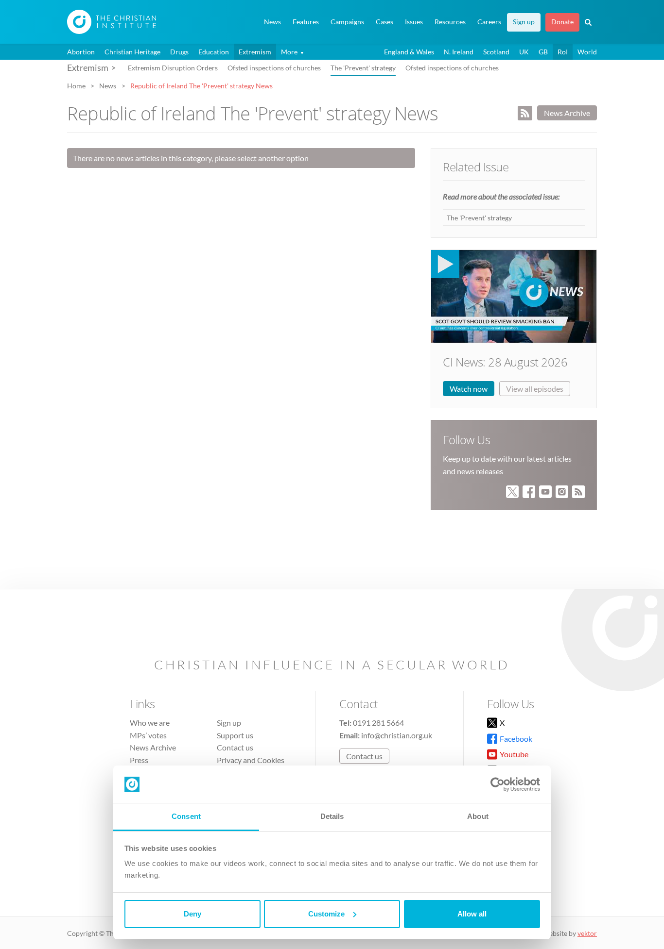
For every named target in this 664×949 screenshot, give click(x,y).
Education (213, 52)
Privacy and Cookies (250, 760)
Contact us (235, 747)
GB (543, 52)
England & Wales (409, 52)
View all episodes (534, 388)
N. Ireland (458, 52)
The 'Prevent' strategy (363, 68)
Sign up (524, 22)
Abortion (81, 52)
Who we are (150, 722)
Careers (489, 22)
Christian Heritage (132, 52)
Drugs (179, 52)
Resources (450, 22)
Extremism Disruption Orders (173, 68)
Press (139, 760)
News (272, 22)
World (587, 52)
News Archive (567, 112)
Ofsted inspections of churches (274, 68)
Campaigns (347, 22)
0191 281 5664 (378, 722)
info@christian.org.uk (396, 735)
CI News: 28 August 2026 (505, 362)
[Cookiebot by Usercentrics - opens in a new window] (497, 784)
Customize (326, 914)
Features (306, 22)
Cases (384, 22)
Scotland (496, 52)
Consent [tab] (186, 816)
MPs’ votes (148, 735)
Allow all (472, 914)
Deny (192, 914)
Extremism (255, 52)
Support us (235, 735)
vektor (587, 933)
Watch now (469, 388)
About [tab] (478, 816)
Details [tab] (332, 816)
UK (524, 52)
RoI (563, 52)
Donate (562, 22)
